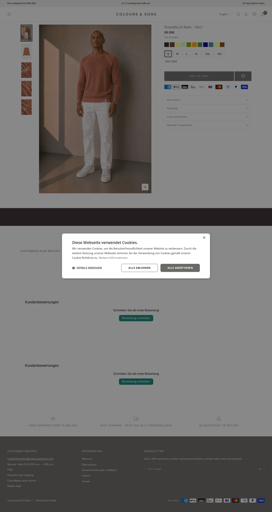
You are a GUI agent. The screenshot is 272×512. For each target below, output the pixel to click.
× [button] (204, 237)
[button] (87, 268)
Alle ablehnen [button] (139, 268)
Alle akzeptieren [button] (180, 268)
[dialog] (136, 255)
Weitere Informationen (113, 258)
